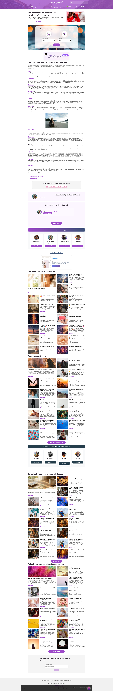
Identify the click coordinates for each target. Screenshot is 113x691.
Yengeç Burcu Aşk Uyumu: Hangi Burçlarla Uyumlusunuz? (76, 411)
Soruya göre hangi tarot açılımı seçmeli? (47, 519)
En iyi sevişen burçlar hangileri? (36, 174)
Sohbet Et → (65, 55)
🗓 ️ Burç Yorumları (31, 7)
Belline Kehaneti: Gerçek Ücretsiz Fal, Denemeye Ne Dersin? (47, 529)
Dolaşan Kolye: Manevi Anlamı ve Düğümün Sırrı (47, 336)
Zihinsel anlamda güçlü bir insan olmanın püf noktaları (47, 640)
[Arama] (87, 7)
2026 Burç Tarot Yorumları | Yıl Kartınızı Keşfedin (47, 498)
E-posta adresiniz (48, 664)
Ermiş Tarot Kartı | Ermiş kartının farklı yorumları (76, 509)
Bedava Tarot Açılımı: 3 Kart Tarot (77, 529)
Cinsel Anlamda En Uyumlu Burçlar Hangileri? (48, 411)
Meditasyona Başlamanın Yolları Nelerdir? (76, 609)
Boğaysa (31, 79)
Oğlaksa (30, 152)
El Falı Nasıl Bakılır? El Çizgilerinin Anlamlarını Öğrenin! (77, 630)
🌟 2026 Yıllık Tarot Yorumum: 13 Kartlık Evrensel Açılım (76, 550)
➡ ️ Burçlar (36, 7)
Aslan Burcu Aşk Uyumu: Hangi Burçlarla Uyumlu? (76, 400)
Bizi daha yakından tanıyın (57, 680)
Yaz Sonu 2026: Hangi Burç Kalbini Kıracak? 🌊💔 (47, 326)
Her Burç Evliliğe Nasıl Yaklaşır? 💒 (76, 336)
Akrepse (31, 137)
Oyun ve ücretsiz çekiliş (67, 680)
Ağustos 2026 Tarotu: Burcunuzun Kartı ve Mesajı (76, 477)
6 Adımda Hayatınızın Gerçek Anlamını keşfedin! (46, 619)
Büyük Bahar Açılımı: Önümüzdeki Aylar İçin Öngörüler (47, 540)
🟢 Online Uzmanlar (69, 7)
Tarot (46, 7)
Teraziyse (31, 129)
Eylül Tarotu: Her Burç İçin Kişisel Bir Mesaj (37, 491)
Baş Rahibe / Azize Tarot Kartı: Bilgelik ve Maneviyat (76, 540)
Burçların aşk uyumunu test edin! (76, 369)
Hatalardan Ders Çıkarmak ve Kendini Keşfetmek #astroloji (76, 578)
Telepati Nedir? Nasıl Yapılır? (75, 598)
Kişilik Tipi (65, 186)
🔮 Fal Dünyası (50, 7)
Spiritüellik (56, 7)
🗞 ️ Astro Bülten (83, 7)
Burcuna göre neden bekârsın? (47, 346)
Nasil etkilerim (52, 186)
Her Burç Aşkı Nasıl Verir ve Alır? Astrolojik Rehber (76, 285)
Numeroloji (62, 7)
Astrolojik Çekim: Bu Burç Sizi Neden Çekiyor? (46, 315)
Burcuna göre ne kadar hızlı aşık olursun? (76, 296)
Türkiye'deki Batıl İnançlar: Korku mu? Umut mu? (47, 630)
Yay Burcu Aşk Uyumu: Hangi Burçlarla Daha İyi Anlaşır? (75, 379)
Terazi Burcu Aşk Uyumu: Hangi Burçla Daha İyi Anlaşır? (76, 359)
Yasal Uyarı (50, 683)
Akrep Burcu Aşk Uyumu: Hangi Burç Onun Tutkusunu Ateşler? (42, 369)
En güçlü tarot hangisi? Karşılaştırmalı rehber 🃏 (75, 519)
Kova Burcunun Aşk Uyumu (75, 431)
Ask (47, 186)
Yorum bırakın (56, 223)
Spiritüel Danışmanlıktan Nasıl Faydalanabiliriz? (76, 640)
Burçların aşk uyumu (33, 178)
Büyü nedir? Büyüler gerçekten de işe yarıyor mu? (47, 609)
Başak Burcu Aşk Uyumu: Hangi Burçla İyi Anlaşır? (47, 400)
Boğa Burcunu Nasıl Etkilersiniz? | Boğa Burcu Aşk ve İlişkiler (47, 379)
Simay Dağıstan (38, 21)
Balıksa (30, 165)
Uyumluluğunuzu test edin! (55, 442)
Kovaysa (30, 159)
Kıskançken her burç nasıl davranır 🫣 (77, 305)
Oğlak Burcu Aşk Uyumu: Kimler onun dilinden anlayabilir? (47, 390)
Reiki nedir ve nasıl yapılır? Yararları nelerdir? (46, 599)
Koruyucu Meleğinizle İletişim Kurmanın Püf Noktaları (76, 567)
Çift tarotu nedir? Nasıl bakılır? (76, 497)
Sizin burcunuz (45, 38)
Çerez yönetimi (56, 683)
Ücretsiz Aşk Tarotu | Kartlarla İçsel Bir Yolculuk (47, 550)
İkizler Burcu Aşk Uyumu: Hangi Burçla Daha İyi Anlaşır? (47, 421)
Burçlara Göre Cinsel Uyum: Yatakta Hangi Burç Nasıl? (75, 315)
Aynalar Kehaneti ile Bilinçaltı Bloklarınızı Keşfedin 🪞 (76, 488)
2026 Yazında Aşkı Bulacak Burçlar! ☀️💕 (48, 296)
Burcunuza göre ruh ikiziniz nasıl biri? (76, 390)
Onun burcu (60, 38)
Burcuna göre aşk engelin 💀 (75, 346)
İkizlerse (31, 85)
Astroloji (41, 7)
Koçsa (30, 71)
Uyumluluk (59, 186)
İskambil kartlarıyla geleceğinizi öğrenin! (47, 509)
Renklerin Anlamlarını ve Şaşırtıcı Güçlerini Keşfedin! (40, 578)
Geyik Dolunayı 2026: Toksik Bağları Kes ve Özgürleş (75, 275)
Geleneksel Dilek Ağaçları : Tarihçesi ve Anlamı (75, 619)
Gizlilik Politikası (62, 683)
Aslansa (30, 99)
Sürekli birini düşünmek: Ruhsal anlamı (36, 288)
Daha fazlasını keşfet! (55, 651)
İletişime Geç (36, 245)
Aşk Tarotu (55, 561)
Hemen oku (30, 292)
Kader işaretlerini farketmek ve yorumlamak (76, 588)
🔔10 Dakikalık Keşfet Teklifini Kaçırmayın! (56, 469)
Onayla (56, 44)
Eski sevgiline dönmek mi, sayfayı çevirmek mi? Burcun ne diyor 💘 (76, 326)
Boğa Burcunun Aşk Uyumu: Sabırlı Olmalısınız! (77, 421)
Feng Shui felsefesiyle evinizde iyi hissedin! (47, 588)
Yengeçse (31, 91)
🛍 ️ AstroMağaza (76, 7)
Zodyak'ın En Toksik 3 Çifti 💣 (46, 304)
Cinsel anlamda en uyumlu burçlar (36, 176)
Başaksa (30, 106)
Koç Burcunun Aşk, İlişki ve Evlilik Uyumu (47, 431)
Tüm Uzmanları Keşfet (56, 252)
